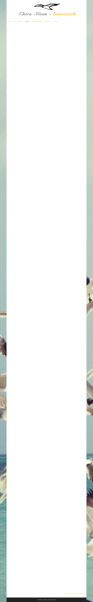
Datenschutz (78, 593)
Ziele (10, 73)
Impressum (67, 593)
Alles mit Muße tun (70, 69)
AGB (82, 593)
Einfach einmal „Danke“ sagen (68, 321)
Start (9, 21)
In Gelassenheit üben (71, 195)
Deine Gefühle (40, 67)
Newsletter (47, 21)
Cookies (72, 593)
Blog (27, 21)
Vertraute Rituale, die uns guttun (46, 34)
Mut (15, 72)
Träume (78, 189)
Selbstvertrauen (26, 72)
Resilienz (19, 72)
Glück (71, 62)
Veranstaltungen (37, 21)
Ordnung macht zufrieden (18, 196)
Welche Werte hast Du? (19, 34)
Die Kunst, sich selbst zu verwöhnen (46, 196)
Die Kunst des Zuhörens (67, 34)
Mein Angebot (17, 21)
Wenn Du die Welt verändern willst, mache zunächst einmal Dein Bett (44, 452)
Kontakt (55, 21)
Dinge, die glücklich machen (20, 449)
